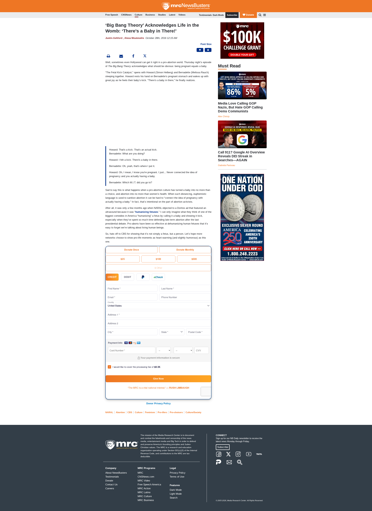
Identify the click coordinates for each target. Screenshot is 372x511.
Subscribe (232, 15)
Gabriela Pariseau (226, 165)
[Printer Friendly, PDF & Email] (121, 56)
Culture (138, 412)
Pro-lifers (162, 412)
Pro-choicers (176, 412)
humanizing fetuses (146, 212)
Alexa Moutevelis (134, 38)
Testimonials (205, 15)
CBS (129, 412)
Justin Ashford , (114, 38)
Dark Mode (218, 15)
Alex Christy (224, 116)
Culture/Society (193, 412)
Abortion (120, 412)
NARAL (109, 412)
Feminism (150, 412)
